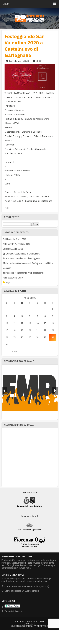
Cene (20, 277)
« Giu (14, 351)
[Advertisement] (29, 457)
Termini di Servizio (14, 611)
